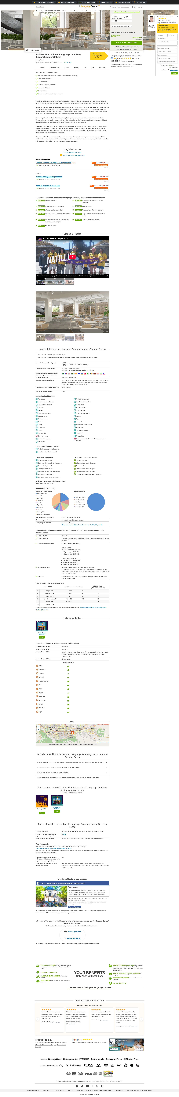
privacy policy (174, 70)
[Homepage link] (36, 11)
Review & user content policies (103, 1090)
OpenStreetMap (105, 742)
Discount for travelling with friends (127, 49)
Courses (42, 67)
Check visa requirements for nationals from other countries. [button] (54, 848)
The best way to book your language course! (126, 46)
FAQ (93, 67)
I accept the (170, 70)
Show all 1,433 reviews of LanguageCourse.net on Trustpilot (50, 1046)
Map (85, 67)
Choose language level (164, 58)
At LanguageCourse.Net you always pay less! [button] (127, 12)
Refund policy (138, 39)
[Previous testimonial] (37, 1019)
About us (70, 1090)
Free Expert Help (140, 2)
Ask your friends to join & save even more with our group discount (62, 883)
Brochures (102, 67)
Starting (114, 20)
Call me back (174, 67)
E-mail (172, 65)
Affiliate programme (133, 1090)
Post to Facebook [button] (74, 907)
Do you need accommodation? (166, 61)
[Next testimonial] (141, 1019)
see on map (67, 62)
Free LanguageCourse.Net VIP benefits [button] (122, 32)
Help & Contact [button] (40, 7)
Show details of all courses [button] (73, 152)
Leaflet (99, 742)
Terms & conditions (33, 1090)
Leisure (76, 67)
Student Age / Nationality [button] (45, 488)
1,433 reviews (130, 61)
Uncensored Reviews (124, 2)
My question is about (163, 48)
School (67, 67)
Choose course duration (164, 51)
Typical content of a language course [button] (73, 155)
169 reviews (135, 58)
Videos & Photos (54, 67)
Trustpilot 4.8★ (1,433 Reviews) (45, 2)
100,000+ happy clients (88, 2)
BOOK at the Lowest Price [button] (126, 43)
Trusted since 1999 (106, 2)
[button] (167, 48)
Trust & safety (120, 1090)
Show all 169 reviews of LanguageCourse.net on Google (89, 1042)
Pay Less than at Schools (68, 2)
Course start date (162, 55)
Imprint (88, 1090)
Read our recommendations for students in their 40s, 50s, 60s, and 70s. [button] (82, 525)
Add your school (147, 1090)
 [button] (68, 666)
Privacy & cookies (59, 1090)
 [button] (68, 670)
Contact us (80, 1090)
